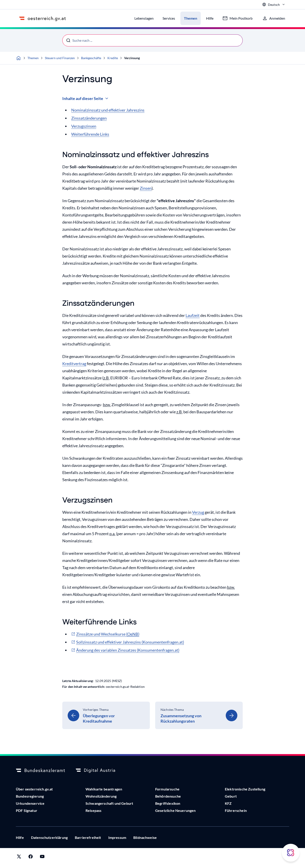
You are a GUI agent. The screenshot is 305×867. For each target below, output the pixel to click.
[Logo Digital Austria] (100, 770)
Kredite (112, 58)
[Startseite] (18, 58)
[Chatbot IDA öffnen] (291, 853)
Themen (33, 58)
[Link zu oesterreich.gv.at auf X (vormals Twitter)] (19, 857)
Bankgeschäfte (91, 58)
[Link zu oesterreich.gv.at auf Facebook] (30, 857)
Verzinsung (132, 58)
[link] (106, 715)
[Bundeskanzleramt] (40, 770)
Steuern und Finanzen (60, 58)
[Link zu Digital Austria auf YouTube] (42, 857)
